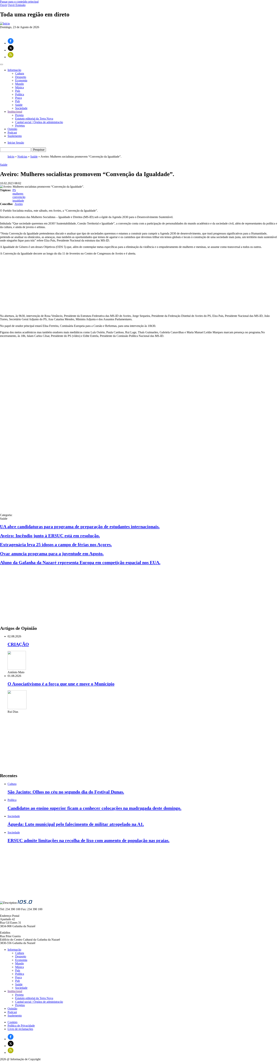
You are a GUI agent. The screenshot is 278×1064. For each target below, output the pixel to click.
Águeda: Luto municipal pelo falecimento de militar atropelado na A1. (76, 824)
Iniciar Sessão (16, 142)
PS (14, 190)
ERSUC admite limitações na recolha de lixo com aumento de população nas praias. (88, 840)
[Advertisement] (139, 284)
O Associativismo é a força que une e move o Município (61, 683)
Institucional (15, 991)
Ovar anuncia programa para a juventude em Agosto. (52, 553)
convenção (18, 197)
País (17, 90)
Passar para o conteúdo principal (19, 1)
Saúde (19, 104)
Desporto (20, 77)
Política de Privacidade (21, 1025)
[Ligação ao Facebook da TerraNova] (11, 43)
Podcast (12, 132)
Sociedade (21, 108)
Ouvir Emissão (17, 5)
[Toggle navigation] (1, 64)
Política (19, 94)
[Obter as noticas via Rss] (11, 57)
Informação (14, 949)
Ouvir (3, 5)
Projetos (20, 125)
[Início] (5, 23)
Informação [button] (14, 70)
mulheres (17, 193)
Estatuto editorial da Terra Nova (34, 118)
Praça (18, 97)
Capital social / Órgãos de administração (39, 122)
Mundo (19, 83)
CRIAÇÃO (18, 644)
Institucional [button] (15, 111)
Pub (17, 101)
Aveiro (19, 204)
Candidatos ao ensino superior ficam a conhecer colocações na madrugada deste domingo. (94, 808)
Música (19, 87)
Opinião (12, 129)
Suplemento (15, 136)
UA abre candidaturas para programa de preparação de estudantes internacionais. (80, 526)
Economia (21, 80)
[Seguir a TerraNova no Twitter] (11, 50)
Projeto (19, 115)
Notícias (22, 156)
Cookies (12, 1022)
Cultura (19, 73)
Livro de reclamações (20, 1029)
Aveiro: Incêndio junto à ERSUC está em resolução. (50, 535)
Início (11, 156)
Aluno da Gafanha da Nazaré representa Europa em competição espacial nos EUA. (80, 562)
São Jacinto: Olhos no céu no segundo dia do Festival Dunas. (66, 791)
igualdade (18, 200)
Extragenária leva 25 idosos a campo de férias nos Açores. (56, 544)
